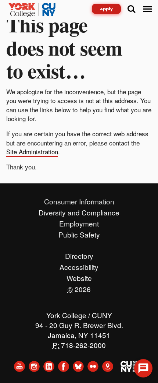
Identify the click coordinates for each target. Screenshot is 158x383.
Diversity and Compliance (79, 210)
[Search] (131, 9)
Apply (106, 9)
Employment (79, 221)
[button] (143, 368)
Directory (79, 254)
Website (79, 276)
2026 (79, 287)
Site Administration (32, 151)
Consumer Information (79, 199)
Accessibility (79, 265)
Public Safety (79, 232)
